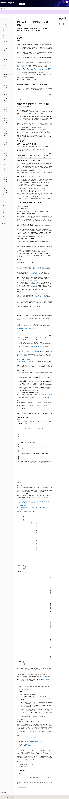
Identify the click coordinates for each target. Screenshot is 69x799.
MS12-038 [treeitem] (5, 124)
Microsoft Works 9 (21, 99)
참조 (37, 127)
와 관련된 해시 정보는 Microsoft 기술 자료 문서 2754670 (38, 113)
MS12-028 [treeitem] (5, 142)
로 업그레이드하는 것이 (40, 345)
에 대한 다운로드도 (42, 355)
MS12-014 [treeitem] (5, 168)
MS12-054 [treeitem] (5, 94)
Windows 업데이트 (35, 272)
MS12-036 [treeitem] (5, 127)
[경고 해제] (67, 2)
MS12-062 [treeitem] (5, 79)
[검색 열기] (64, 9)
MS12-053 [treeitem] (5, 96)
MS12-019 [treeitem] (5, 159)
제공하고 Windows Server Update (32, 351)
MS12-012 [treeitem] (5, 172)
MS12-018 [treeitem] (5, 161)
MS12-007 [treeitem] (5, 181)
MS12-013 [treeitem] (5, 170)
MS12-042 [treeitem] (5, 116)
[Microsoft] (2, 8)
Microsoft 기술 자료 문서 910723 (28, 361)
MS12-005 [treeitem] (5, 185)
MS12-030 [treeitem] (5, 138)
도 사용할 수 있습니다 (33, 273)
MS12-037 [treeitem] (5, 126)
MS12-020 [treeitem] (5, 157)
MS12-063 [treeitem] (5, 78)
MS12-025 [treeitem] (5, 148)
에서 (33, 282)
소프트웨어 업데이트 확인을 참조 (32, 280)
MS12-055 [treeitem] (5, 92)
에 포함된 (32, 397)
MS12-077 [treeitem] (5, 52)
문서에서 (30, 383)
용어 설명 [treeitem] (3, 223)
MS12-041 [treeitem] (5, 118)
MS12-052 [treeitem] (5, 98)
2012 (28, 15)
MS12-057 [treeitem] (5, 89)
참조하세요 (46, 289)
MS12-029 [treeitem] (5, 140)
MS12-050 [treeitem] (5, 102)
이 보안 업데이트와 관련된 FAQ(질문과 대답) (61, 21)
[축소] (12, 15)
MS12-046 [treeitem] (5, 109)
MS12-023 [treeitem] (5, 151)
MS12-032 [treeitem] (5, 135)
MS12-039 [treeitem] (5, 122)
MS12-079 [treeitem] (5, 48)
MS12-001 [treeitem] (5, 192)
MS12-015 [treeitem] (5, 166)
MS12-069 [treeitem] (5, 67)
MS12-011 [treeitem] (5, 173)
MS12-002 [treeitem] (5, 190)
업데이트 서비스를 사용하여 (32, 61)
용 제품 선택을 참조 (29, 126)
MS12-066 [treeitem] (5, 72)
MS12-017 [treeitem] (5, 162)
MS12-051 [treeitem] (5, 100)
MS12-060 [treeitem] (5, 83)
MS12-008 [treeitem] (5, 179)
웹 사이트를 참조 (29, 121)
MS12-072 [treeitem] (5, 61)
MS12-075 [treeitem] (5, 56)
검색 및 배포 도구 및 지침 (61, 25)
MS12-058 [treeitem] (5, 87)
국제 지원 (29, 745)
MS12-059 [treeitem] (5, 85)
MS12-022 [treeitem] (5, 153)
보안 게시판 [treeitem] (5, 26)
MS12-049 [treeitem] (5, 103)
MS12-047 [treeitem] (5, 107)
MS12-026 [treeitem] (5, 146)
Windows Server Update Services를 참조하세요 (27, 328)
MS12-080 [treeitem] (5, 46)
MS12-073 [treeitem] (5, 59)
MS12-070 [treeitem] (5, 65)
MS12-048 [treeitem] (5, 105)
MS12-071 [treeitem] (5, 63)
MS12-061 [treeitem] (5, 81)
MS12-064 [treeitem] (5, 76)
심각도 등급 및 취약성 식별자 (61, 23)
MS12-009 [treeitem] (5, 177)
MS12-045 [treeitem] (5, 111)
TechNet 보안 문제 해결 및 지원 (35, 741)
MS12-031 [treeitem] (5, 137)
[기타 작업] (51, 16)
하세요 (40, 89)
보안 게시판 (24, 15)
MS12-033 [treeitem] (5, 133)
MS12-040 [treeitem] (5, 120)
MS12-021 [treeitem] (5, 155)
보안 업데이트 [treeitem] (4, 19)
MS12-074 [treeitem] (5, 57)
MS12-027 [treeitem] (5, 144)
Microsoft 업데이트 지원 (31, 740)
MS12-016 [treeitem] (5, 164)
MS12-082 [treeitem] (5, 43)
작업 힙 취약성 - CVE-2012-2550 (62, 24)
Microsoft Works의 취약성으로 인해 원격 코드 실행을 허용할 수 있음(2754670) (62, 18)
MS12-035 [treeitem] (5, 129)
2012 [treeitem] (4, 39)
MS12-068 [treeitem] (5, 68)
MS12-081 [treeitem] (5, 44)
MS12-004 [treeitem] (5, 186)
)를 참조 (26, 150)
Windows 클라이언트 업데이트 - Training (24, 775)
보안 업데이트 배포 (60, 27)
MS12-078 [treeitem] (5, 50)
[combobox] (7, 17)
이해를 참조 (44, 72)
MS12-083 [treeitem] (5, 41)
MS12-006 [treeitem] (5, 183)
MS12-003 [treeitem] (5, 188)
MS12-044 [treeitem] (5, 113)
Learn (18, 15)
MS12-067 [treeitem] (5, 70)
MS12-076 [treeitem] (5, 54)
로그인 (67, 8)
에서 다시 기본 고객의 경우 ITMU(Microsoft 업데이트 (33, 346)
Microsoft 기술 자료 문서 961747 (40, 296)
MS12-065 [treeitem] (5, 74)
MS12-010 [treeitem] (5, 175)
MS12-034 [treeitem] (5, 131)
